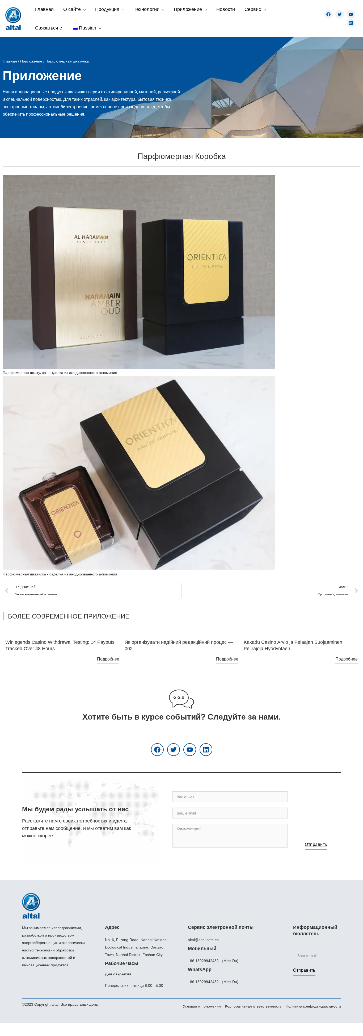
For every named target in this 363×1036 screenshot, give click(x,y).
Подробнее (108, 659)
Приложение (31, 61)
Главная (10, 61)
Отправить (316, 844)
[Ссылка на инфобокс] (62, 643)
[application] (83, 9)
